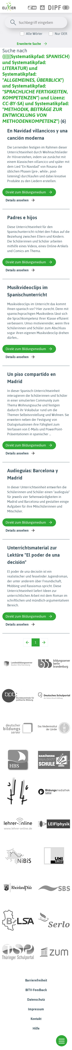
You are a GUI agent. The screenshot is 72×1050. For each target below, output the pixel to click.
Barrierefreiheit (36, 980)
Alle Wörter (34, 33)
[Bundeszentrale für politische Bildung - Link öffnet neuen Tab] (18, 696)
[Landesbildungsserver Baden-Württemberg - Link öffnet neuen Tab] (18, 664)
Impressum (36, 1009)
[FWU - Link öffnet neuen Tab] (54, 728)
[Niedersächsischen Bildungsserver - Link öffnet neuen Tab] (18, 856)
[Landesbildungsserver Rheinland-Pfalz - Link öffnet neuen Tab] (18, 888)
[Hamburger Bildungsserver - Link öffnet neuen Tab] (18, 760)
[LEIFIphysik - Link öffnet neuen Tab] (54, 824)
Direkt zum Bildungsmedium (26, 192)
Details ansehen (17, 200)
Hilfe (36, 1028)
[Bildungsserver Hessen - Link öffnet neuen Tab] (18, 792)
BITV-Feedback (36, 990)
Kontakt (36, 1019)
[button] (61, 1040)
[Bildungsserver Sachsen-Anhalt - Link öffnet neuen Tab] (18, 920)
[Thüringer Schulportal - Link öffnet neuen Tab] (18, 952)
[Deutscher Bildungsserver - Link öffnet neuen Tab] (18, 728)
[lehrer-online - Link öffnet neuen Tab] (18, 824)
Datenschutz (36, 999)
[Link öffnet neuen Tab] (59, 6)
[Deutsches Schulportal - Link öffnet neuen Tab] (54, 696)
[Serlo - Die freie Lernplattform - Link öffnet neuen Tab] (54, 920)
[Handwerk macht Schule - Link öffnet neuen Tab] (54, 760)
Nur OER (61, 33)
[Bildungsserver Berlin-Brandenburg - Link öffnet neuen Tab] (54, 664)
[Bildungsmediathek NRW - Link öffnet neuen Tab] (54, 792)
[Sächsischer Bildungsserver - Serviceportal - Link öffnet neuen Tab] (54, 888)
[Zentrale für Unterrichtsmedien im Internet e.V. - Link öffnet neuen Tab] (54, 952)
